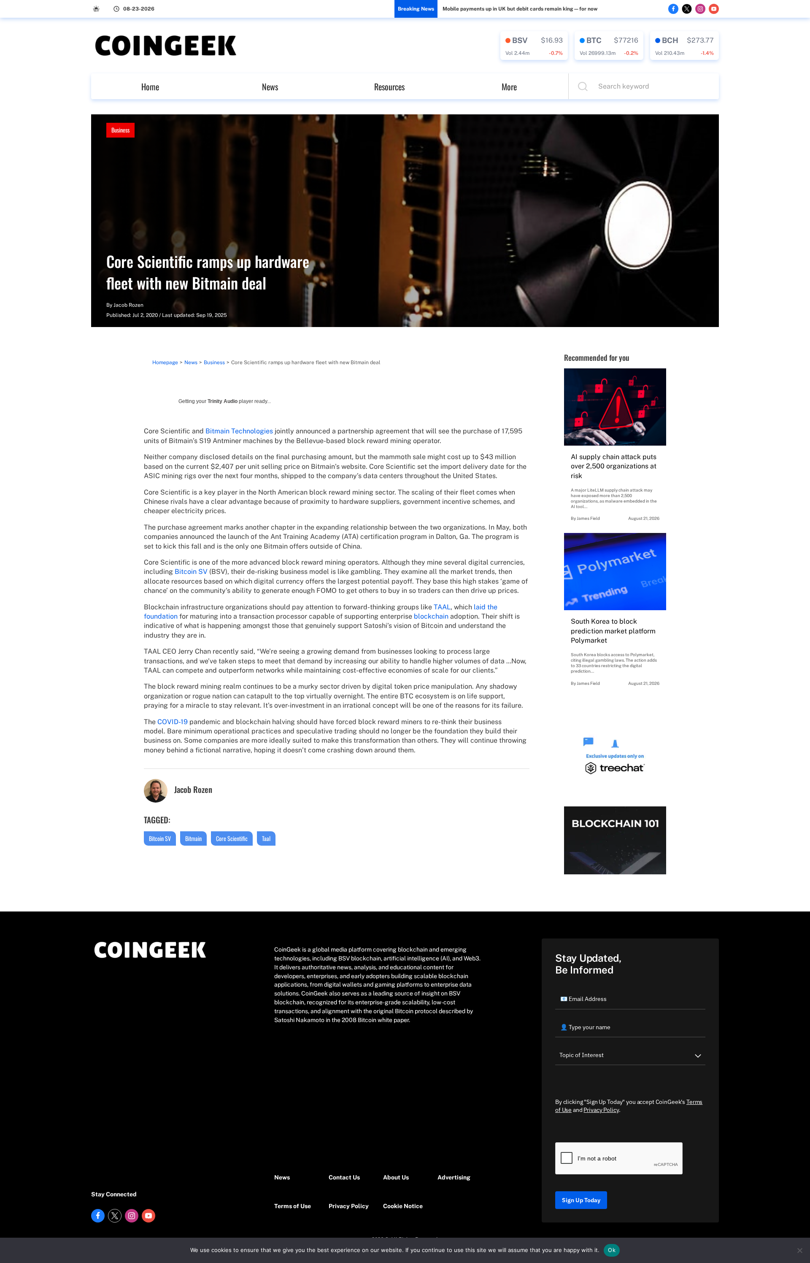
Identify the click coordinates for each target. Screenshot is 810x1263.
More (509, 86)
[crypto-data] (534, 45)
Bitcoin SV (191, 572)
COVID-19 (172, 722)
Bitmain (193, 838)
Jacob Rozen (128, 305)
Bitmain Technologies (239, 431)
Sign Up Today (581, 1200)
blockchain (431, 616)
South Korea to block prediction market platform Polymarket (613, 630)
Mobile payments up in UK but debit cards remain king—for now (520, 9)
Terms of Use (292, 1206)
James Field (588, 518)
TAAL (442, 607)
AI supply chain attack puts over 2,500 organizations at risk (613, 466)
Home (150, 86)
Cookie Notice (403, 1206)
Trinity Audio (223, 401)
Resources (389, 86)
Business (120, 129)
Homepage (165, 362)
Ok (612, 1250)
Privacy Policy (349, 1206)
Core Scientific (232, 838)
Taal (266, 838)
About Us (396, 1177)
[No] (799, 1250)
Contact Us (344, 1177)
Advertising (453, 1177)
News (270, 86)
